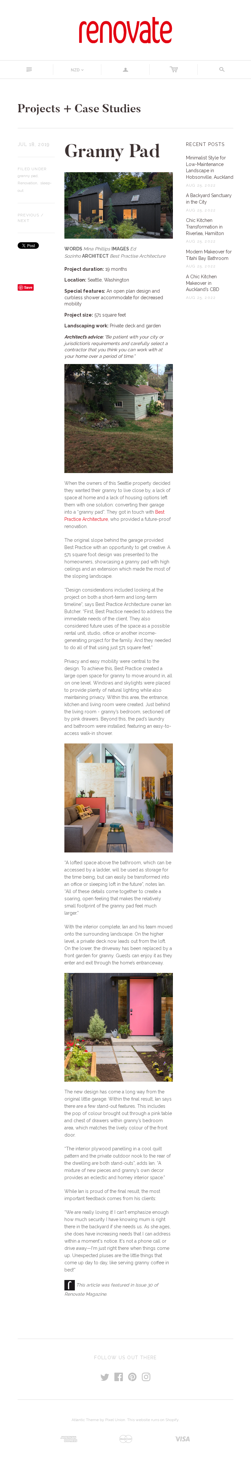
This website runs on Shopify (152, 1419)
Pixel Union (115, 1419)
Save (28, 287)
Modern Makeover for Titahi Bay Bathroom (209, 255)
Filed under (32, 169)
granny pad (28, 176)
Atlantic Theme (85, 1419)
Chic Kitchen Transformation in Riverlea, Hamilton (205, 227)
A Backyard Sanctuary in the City (209, 199)
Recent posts (205, 144)
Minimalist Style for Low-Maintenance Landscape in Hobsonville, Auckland (209, 167)
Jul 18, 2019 (34, 144)
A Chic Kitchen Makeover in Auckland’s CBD (202, 283)
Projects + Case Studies (79, 108)
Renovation (27, 183)
